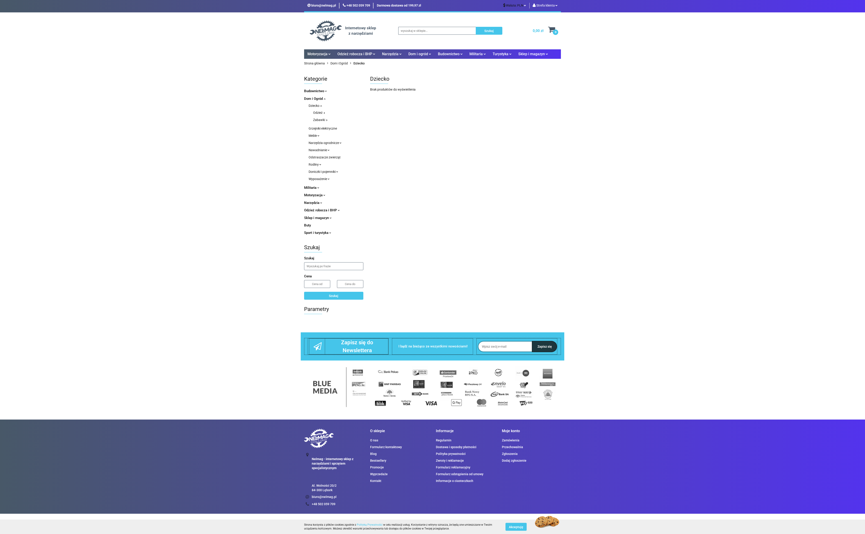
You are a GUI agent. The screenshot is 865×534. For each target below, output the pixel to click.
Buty (307, 225)
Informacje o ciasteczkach (454, 481)
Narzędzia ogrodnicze (324, 143)
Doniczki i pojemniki (322, 171)
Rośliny (314, 164)
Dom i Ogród (314, 99)
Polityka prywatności (451, 454)
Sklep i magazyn (317, 218)
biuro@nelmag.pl (324, 497)
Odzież (318, 112)
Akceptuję (516, 527)
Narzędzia (312, 203)
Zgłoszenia (510, 454)
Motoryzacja (313, 195)
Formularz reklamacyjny (453, 467)
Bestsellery (378, 460)
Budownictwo (314, 91)
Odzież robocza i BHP (321, 210)
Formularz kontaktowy (386, 447)
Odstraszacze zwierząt (325, 157)
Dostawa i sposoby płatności (456, 447)
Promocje (377, 467)
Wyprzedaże (379, 474)
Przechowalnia (512, 447)
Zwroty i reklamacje (450, 460)
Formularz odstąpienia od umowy (459, 474)
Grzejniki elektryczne (323, 128)
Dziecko (314, 105)
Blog (373, 454)
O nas (374, 440)
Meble (313, 135)
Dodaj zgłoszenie (514, 460)
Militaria (310, 188)
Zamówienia (510, 440)
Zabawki (319, 120)
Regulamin (443, 440)
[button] (377, 431)
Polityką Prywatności (369, 524)
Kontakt (375, 481)
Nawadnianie (318, 150)
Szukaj (333, 296)
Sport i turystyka (316, 233)
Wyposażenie (318, 179)
